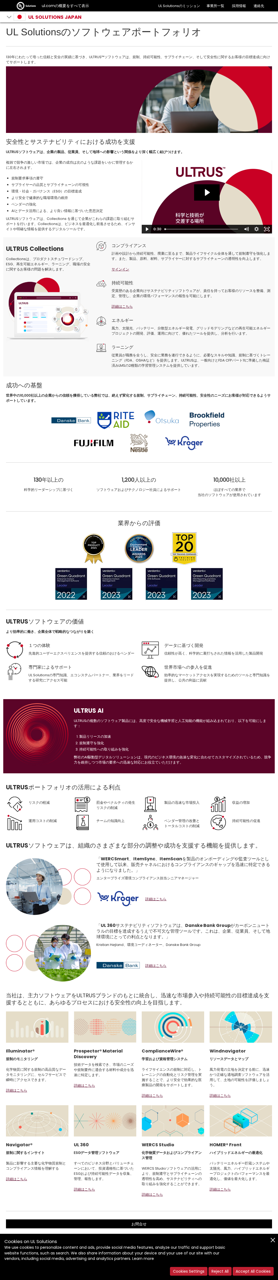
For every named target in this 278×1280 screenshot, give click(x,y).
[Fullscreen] (267, 229)
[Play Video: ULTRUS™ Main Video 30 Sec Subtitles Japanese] (207, 192)
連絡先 (259, 5)
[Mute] (246, 229)
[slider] (202, 229)
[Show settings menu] (256, 229)
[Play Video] (147, 229)
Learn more (143, 1258)
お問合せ (139, 1224)
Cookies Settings (188, 1271)
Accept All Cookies (253, 1271)
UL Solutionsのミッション (179, 5)
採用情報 (239, 5)
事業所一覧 (215, 5)
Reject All (220, 1271)
